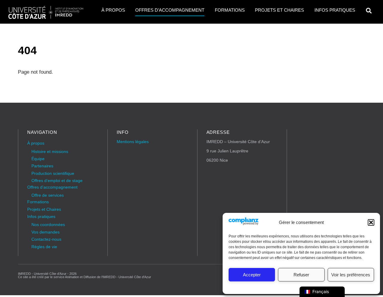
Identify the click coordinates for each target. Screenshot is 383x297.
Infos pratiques (334, 10)
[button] (371, 222)
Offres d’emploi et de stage (57, 180)
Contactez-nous (46, 239)
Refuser (301, 274)
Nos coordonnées (48, 224)
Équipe (38, 159)
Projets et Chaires (279, 10)
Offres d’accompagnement (169, 10)
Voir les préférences (350, 274)
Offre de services (47, 195)
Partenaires (42, 166)
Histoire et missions (49, 151)
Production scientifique (52, 173)
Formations (230, 10)
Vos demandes (45, 232)
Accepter (252, 274)
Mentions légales (133, 142)
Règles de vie (44, 247)
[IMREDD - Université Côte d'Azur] (45, 17)
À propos (113, 10)
